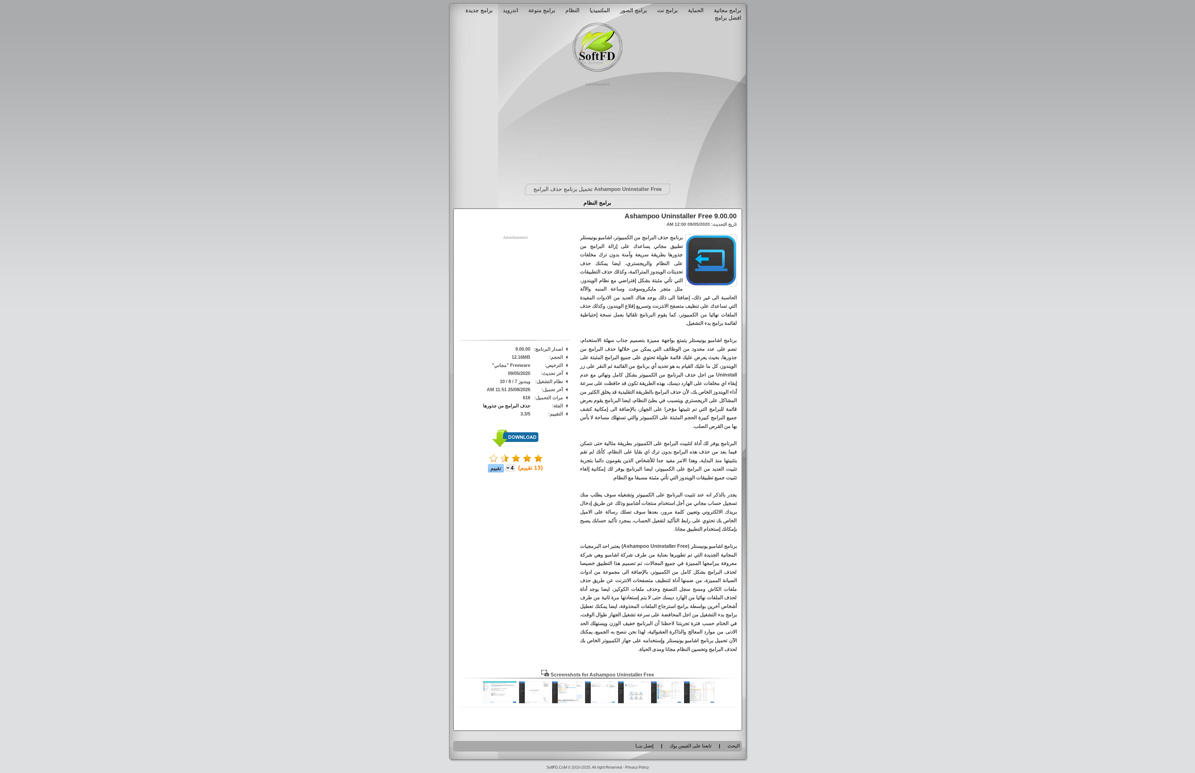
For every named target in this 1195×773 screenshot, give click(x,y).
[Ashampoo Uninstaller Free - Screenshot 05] (567, 701)
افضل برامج (728, 18)
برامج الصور (633, 10)
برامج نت (667, 10)
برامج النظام (597, 203)
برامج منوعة (541, 10)
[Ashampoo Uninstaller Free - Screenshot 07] (500, 701)
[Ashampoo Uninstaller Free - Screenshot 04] (600, 701)
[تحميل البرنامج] (515, 445)
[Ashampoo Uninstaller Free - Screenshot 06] (534, 701)
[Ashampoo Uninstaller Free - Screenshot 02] (666, 701)
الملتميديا (600, 10)
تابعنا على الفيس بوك (690, 745)
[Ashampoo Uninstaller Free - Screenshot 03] (633, 701)
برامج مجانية (727, 10)
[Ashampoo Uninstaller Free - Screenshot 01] (699, 701)
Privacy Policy (637, 767)
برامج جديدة (479, 10)
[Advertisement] (597, 130)
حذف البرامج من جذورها (506, 405)
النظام (572, 10)
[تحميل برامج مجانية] (597, 70)
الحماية (696, 10)
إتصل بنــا (644, 745)
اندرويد (510, 10)
